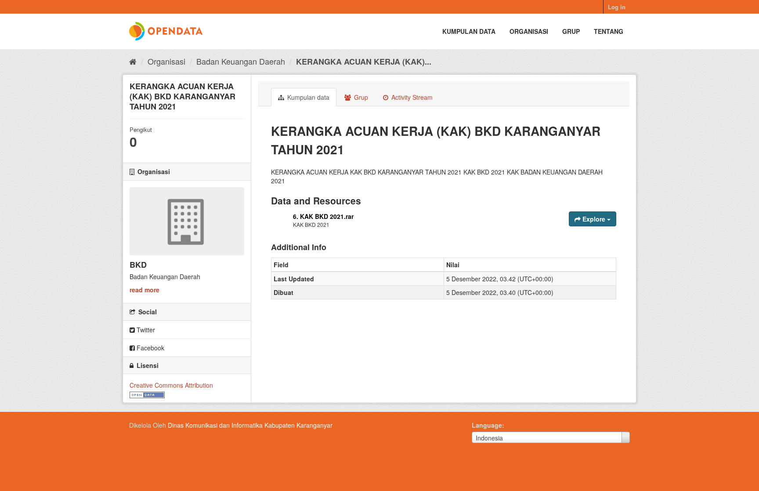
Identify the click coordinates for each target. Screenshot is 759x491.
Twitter (145, 329)
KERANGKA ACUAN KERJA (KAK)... (363, 61)
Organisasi (529, 31)
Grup (571, 31)
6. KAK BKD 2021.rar (323, 216)
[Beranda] (133, 61)
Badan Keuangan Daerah (240, 61)
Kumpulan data (468, 31)
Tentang (608, 31)
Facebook (149, 347)
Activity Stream (411, 97)
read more (144, 289)
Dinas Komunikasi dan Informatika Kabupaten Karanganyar (250, 425)
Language (487, 425)
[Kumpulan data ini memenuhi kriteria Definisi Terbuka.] (147, 393)
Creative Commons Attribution (171, 385)
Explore (594, 219)
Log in (616, 7)
